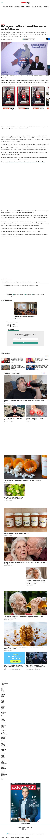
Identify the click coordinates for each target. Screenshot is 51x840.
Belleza (2, 711)
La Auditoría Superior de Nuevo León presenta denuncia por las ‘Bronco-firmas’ (26, 162)
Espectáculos (3, 706)
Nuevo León (16, 294)
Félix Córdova (12, 324)
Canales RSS (22, 837)
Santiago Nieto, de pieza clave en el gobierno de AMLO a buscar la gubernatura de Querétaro (21, 282)
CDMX (23, 7)
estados (28, 7)
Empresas (2, 682)
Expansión (3, 681)
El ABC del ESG (3, 749)
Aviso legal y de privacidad (15, 837)
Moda (2, 709)
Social (2, 743)
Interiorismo (3, 738)
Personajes (3, 775)
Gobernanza (3, 744)
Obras (2, 688)
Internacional (3, 685)
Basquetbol (3, 764)
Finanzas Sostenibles (4, 746)
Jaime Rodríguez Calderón (38, 294)
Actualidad (3, 754)
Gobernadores (29, 294)
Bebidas (2, 773)
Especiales (3, 757)
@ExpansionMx (15, 326)
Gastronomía (3, 772)
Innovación (3, 748)
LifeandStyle (3, 691)
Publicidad (2, 837)
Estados (3, 24)
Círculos (2, 708)
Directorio (27, 837)
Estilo (2, 724)
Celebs (2, 719)
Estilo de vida (3, 720)
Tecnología (3, 687)
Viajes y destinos (4, 774)
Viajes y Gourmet (4, 712)
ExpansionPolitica (28, 829)
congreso (17, 7)
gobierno (5, 7)
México (2, 696)
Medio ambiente (4, 742)
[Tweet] (47, 39)
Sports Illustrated (5, 760)
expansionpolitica (25, 829)
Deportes (2, 726)
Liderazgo (2, 755)
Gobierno (2, 695)
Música (2, 729)
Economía (2, 684)
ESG (1, 689)
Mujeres (2, 690)
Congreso (2, 697)
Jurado (2, 779)
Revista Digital (3, 768)
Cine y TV (2, 727)
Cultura (2, 713)
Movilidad (3, 745)
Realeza (2, 707)
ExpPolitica (23, 829)
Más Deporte (3, 766)
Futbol (2, 761)
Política (3, 694)
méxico (11, 7)
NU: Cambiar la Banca (25, 823)
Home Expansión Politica (5, 683)
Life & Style (3, 723)
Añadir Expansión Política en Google (29, 39)
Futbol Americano (4, 763)
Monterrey (22, 294)
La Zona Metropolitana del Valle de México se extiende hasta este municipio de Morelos (20, 285)
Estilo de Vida (3, 778)
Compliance (7, 837)
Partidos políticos (11, 296)
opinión (34, 7)
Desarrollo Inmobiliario (4, 734)
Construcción (3, 733)
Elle (2, 715)
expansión (46, 7)
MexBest (3, 770)
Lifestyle (2, 767)
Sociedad (39, 7)
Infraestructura (3, 736)
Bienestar (2, 776)
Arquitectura (3, 737)
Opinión (2, 701)
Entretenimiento (3, 725)
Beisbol (2, 762)
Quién (2, 705)
